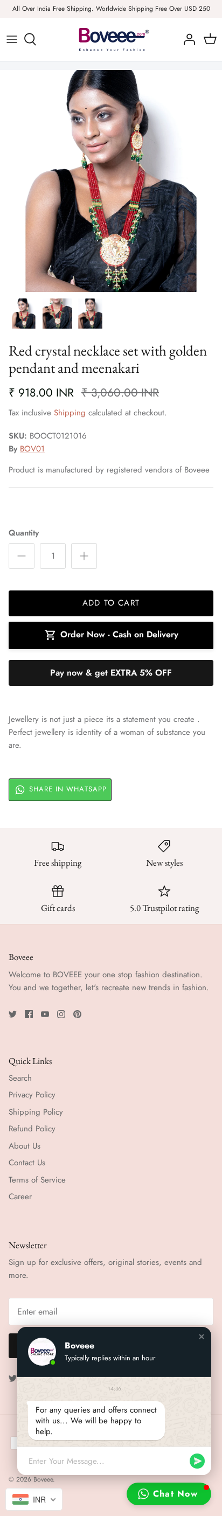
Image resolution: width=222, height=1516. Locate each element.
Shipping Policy (36, 1112)
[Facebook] (29, 1014)
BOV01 (32, 449)
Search (20, 1078)
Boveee (43, 1479)
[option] (111, 181)
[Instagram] (61, 1014)
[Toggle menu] (12, 39)
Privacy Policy (32, 1095)
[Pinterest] (77, 1014)
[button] (201, 1336)
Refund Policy (32, 1129)
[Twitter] (13, 1014)
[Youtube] (45, 1014)
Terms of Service (37, 1180)
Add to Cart (111, 603)
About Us (24, 1146)
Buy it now (111, 673)
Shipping (70, 413)
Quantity (24, 533)
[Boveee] (111, 39)
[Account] (186, 39)
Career (20, 1196)
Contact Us (27, 1163)
